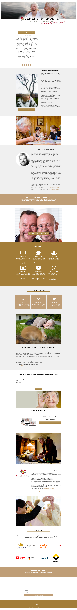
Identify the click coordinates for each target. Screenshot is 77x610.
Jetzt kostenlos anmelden (27, 32)
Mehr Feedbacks (38, 388)
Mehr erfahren (50, 422)
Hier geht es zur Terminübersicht (38, 233)
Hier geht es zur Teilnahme (26, 109)
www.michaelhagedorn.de (54, 187)
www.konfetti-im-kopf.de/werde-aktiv (38, 490)
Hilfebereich (22, 365)
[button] (23, 65)
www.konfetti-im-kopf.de (55, 189)
